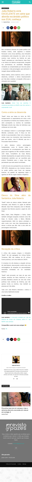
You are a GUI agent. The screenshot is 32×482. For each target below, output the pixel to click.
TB (6, 329)
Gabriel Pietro (6, 22)
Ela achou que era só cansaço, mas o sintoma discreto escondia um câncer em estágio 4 (15, 410)
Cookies (19, 464)
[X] (11, 27)
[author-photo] (16, 363)
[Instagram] (17, 379)
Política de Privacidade (11, 464)
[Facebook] (8, 27)
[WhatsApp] (18, 27)
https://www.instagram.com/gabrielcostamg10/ (16, 367)
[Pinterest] (15, 27)
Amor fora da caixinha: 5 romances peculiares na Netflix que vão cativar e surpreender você (16, 105)
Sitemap (24, 464)
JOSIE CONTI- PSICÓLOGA (8, 457)
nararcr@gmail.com (18, 443)
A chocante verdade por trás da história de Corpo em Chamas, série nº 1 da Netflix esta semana (16, 319)
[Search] (30, 2)
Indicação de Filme (5, 8)
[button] (2, 2)
